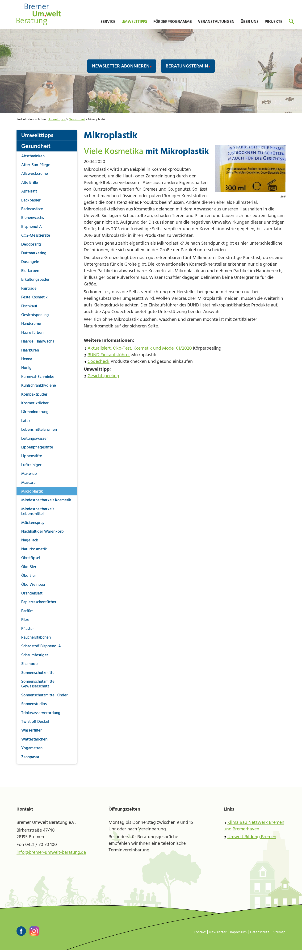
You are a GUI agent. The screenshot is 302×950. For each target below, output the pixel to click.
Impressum (238, 932)
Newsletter (217, 932)
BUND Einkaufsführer (109, 355)
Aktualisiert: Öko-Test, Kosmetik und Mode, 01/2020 (140, 348)
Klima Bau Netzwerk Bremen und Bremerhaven (254, 826)
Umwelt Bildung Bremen (251, 837)
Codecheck (98, 361)
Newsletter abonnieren (121, 66)
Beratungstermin (187, 66)
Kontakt (200, 932)
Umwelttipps (57, 119)
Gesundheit (77, 119)
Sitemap (279, 932)
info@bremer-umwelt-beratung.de (51, 852)
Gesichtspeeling (103, 376)
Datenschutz (259, 932)
